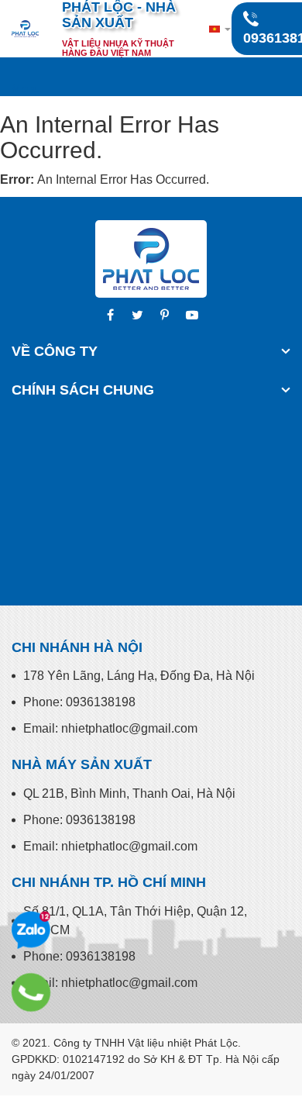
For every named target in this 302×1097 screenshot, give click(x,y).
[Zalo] (31, 930)
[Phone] (31, 992)
